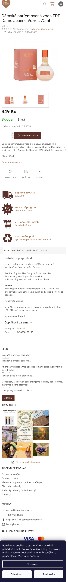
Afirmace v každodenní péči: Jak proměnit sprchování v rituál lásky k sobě (32, 368)
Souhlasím (48, 574)
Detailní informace (11, 162)
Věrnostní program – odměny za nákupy (22, 482)
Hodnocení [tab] (31, 250)
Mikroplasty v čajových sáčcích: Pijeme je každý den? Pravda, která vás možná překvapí (32, 383)
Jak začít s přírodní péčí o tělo (16, 355)
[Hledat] (44, 4)
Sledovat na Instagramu (28, 462)
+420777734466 (14, 515)
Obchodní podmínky (12, 486)
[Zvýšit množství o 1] (12, 134)
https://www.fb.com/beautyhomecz (24, 519)
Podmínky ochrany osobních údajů (19, 490)
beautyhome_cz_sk (16, 524)
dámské (21, 328)
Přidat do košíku (30, 135)
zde (37, 555)
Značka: (20, 32)
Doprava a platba (10, 478)
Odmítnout (16, 574)
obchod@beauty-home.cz (19, 510)
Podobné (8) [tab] (18, 250)
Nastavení (33, 564)
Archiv (8, 398)
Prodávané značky (11, 474)
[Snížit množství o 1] (12, 137)
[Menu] (61, 4)
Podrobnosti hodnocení (41, 29)
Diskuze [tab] (43, 250)
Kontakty (6, 494)
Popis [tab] (7, 250)
